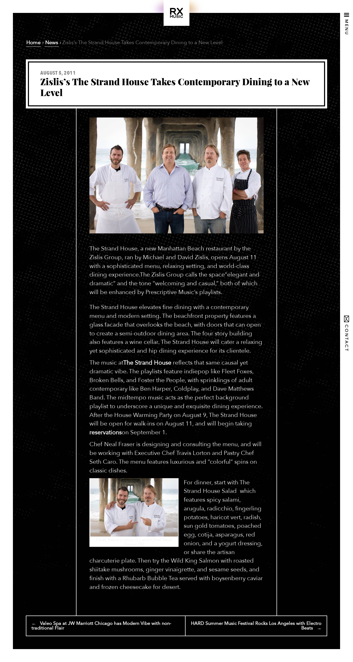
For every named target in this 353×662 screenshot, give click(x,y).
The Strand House (147, 363)
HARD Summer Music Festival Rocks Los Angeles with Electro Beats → (256, 625)
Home (33, 42)
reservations (105, 432)
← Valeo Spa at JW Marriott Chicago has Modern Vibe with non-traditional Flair (101, 625)
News (51, 42)
